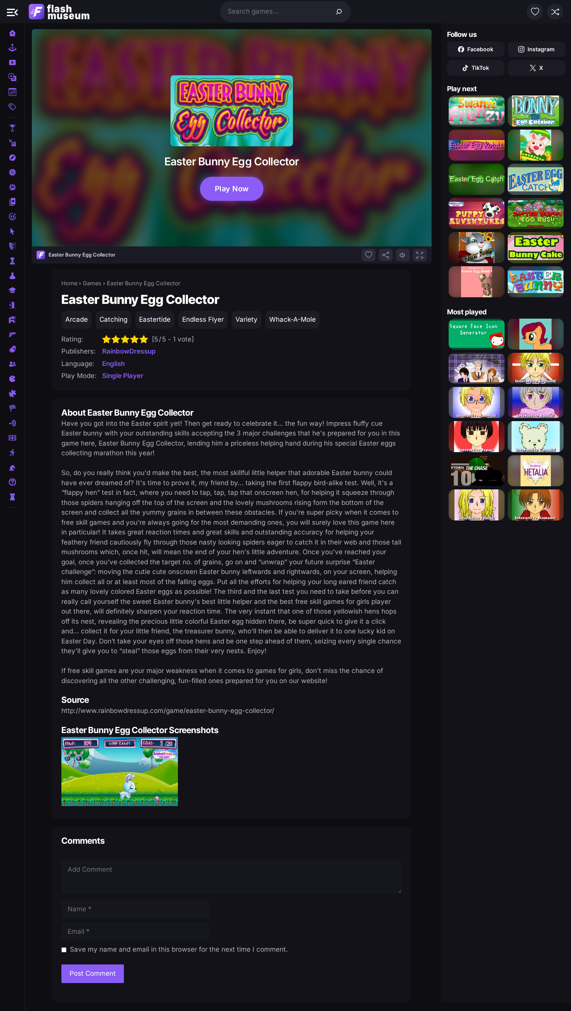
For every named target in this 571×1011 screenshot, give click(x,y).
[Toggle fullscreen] (420, 255)
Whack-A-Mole (292, 319)
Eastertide (155, 319)
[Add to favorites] (369, 255)
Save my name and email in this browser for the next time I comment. (179, 949)
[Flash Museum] (59, 11)
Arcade (76, 319)
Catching (113, 319)
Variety (246, 319)
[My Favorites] (535, 11)
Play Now (231, 189)
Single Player (122, 376)
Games (92, 283)
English (113, 364)
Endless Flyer (203, 319)
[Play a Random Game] (555, 11)
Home (69, 283)
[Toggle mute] (403, 255)
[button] (12, 11)
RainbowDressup (129, 351)
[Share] (386, 255)
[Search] (339, 12)
